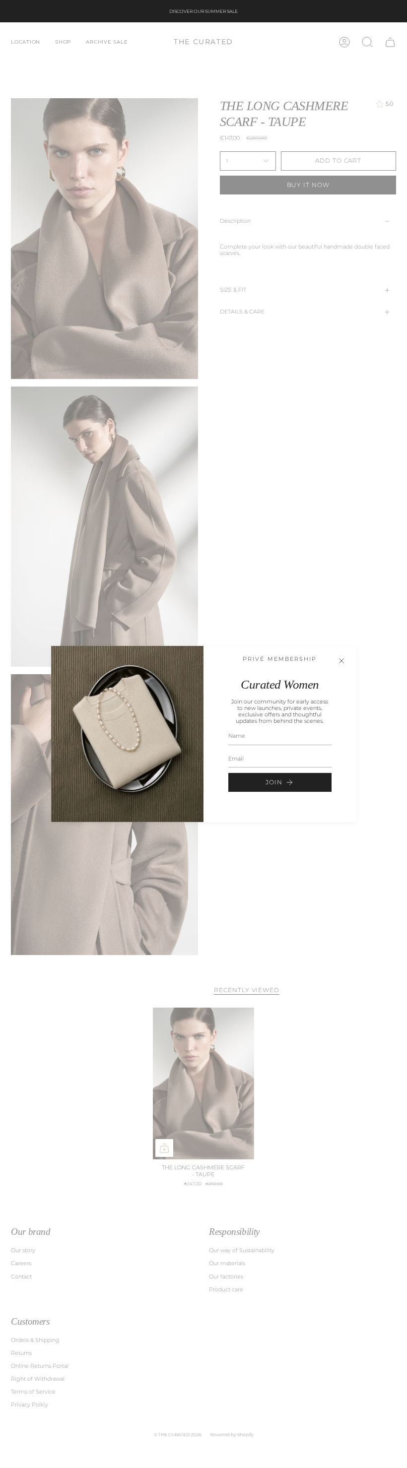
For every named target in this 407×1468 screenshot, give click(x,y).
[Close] (341, 661)
